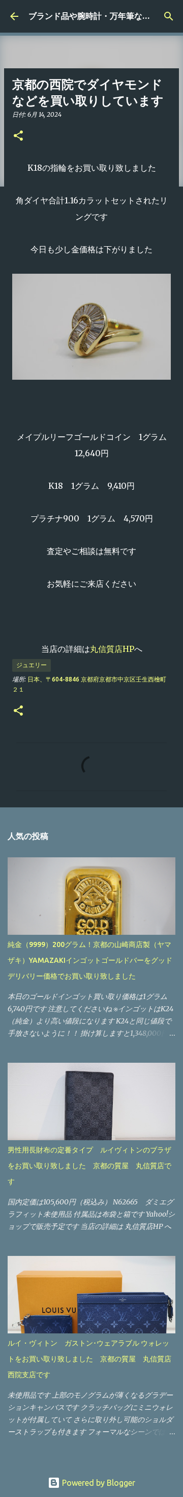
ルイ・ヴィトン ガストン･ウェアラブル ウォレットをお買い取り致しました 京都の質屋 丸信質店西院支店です (89, 1359)
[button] (18, 136)
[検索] (169, 16)
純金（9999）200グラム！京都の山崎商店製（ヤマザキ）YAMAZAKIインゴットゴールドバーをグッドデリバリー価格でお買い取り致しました (90, 960)
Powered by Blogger (97, 1482)
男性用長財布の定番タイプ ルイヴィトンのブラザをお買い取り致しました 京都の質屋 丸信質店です (89, 1166)
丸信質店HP (112, 649)
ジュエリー (31, 665)
